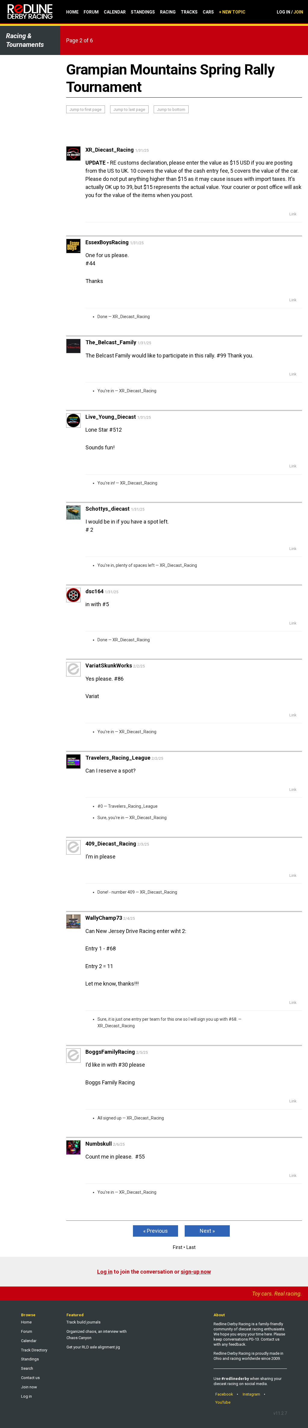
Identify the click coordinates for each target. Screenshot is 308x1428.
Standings (143, 12)
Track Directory (34, 1350)
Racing (168, 12)
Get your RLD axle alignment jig (93, 1347)
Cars (208, 12)
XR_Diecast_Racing (131, 316)
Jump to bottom (171, 109)
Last (191, 1247)
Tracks (189, 12)
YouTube (222, 1402)
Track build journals (83, 1322)
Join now (29, 1387)
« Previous (155, 1231)
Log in (104, 1271)
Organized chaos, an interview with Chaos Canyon (96, 1334)
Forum (91, 12)
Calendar (115, 12)
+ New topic (232, 12)
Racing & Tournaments (25, 40)
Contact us (30, 1377)
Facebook (224, 1394)
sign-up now (196, 1271)
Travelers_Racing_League (133, 806)
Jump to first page (85, 109)
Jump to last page (129, 109)
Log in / (290, 12)
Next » (207, 1231)
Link (293, 214)
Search (27, 1368)
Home (72, 12)
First (177, 1247)
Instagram (251, 1394)
